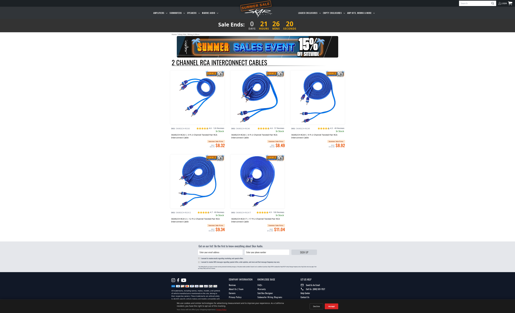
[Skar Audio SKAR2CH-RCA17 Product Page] (257, 181)
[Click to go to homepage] (258, 13)
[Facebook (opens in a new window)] (178, 280)
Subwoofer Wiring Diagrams (270, 297)
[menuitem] (160, 13)
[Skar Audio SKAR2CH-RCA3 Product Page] (197, 97)
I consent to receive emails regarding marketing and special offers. (222, 258)
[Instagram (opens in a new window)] (173, 280)
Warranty (262, 289)
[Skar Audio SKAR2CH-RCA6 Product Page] (257, 97)
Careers (232, 293)
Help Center (305, 293)
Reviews (232, 285)
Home (174, 34)
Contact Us (305, 297)
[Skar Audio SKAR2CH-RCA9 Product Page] (317, 97)
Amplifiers (158, 13)
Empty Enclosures (332, 13)
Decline (316, 306)
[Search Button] (493, 3)
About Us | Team (236, 289)
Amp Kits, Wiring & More (359, 13)
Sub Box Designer (265, 293)
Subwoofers (176, 13)
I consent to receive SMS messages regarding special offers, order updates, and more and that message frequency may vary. (240, 262)
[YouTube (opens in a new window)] (183, 280)
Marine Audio (208, 13)
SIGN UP (304, 252)
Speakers (192, 13)
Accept (331, 306)
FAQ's (260, 285)
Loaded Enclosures (308, 13)
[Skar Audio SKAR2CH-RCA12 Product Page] (197, 181)
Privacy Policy (235, 297)
